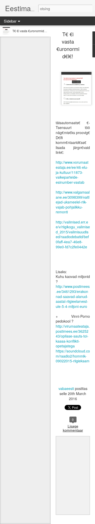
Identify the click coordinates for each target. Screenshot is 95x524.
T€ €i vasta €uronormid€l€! (30, 31)
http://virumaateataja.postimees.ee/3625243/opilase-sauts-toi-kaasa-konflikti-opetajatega (73, 336)
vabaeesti (66, 388)
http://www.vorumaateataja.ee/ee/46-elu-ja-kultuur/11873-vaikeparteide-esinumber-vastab (72, 172)
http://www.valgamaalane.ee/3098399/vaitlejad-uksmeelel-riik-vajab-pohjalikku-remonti (73, 202)
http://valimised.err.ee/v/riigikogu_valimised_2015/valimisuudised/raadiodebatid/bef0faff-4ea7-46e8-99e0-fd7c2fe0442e (73, 234)
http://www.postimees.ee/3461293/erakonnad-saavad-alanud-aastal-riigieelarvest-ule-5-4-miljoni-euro (73, 296)
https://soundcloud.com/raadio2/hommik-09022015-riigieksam (73, 355)
